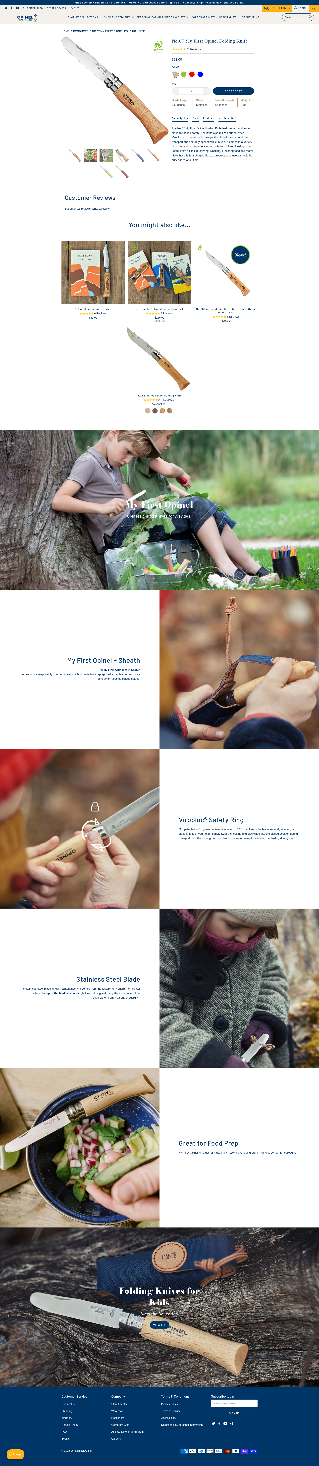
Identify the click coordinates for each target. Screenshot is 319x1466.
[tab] (180, 117)
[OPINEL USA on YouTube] (17, 8)
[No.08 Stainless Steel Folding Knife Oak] (169, 410)
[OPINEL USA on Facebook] (11, 8)
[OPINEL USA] (27, 17)
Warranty (66, 1418)
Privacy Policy (169, 1404)
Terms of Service (171, 1411)
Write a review (100, 208)
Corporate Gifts (120, 1424)
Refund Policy (69, 1424)
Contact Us (68, 1404)
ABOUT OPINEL (252, 17)
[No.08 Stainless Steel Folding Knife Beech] (147, 410)
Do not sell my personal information (182, 1424)
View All (159, 1324)
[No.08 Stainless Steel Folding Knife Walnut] (155, 410)
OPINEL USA (79, 1450)
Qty (174, 84)
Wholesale (117, 1411)
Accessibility (168, 1418)
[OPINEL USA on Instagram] (23, 8)
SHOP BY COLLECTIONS (83, 17)
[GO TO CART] (314, 8)
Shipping (66, 1411)
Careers (116, 1438)
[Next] (163, 90)
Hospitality (117, 1418)
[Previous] (67, 90)
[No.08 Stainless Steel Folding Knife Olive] (162, 410)
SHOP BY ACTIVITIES (117, 17)
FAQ (64, 1431)
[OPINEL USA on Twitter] (5, 8)
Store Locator (56, 8)
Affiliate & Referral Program (127, 1431)
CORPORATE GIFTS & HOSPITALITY (214, 17)
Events (75, 8)
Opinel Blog (35, 8)
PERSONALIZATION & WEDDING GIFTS (161, 17)
